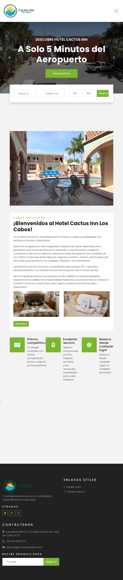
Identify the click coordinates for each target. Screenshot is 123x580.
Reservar (104, 93)
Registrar (51, 561)
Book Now (21, 323)
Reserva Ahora (61, 73)
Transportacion (75, 491)
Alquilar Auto (73, 487)
